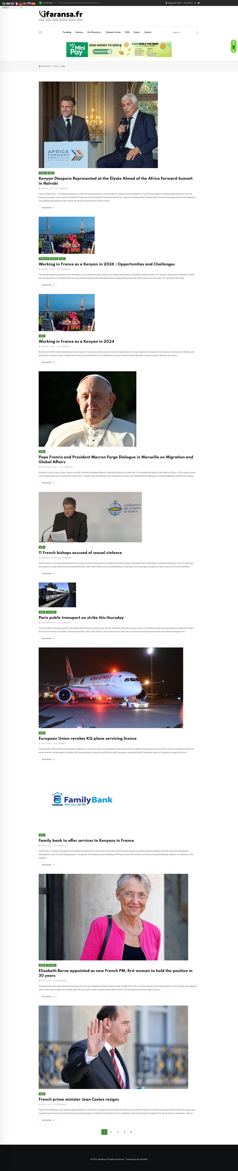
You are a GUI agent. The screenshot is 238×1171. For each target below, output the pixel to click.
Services (79, 32)
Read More (46, 208)
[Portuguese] (25, 3)
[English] (12, 3)
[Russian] (29, 3)
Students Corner (113, 32)
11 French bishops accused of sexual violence (80, 553)
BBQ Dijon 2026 (63, 3)
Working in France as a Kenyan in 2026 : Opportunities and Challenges (107, 264)
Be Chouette (142, 1159)
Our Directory (93, 32)
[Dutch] (8, 3)
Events (137, 32)
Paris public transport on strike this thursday (81, 618)
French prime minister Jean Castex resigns (79, 1099)
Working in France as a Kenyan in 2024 (76, 342)
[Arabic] (4, 3)
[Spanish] (33, 3)
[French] (17, 3)
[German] (21, 3)
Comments (63, 188)
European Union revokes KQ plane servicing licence (88, 739)
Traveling (67, 32)
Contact (147, 32)
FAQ (127, 32)
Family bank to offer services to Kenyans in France (86, 841)
